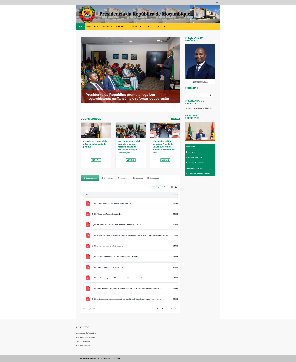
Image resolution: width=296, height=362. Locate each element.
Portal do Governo (83, 346)
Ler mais (96, 160)
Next (178, 74)
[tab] (90, 178)
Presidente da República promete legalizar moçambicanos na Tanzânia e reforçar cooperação (130, 147)
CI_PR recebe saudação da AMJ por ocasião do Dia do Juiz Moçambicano (119, 278)
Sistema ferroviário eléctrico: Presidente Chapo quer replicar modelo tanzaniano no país (164, 147)
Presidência (121, 26)
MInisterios (190, 147)
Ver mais (176, 119)
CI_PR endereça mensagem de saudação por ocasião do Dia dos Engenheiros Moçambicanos (126, 299)
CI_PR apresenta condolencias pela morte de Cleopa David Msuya (116, 225)
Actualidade (135, 26)
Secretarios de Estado (195, 168)
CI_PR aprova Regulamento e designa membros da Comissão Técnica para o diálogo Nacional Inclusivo (130, 235)
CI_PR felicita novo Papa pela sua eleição (107, 214)
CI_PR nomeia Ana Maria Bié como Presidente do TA (111, 203)
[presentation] (90, 178)
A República (107, 26)
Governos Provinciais (195, 163)
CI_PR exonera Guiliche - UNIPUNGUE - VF (108, 267)
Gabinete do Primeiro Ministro (198, 174)
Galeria (148, 26)
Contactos (160, 26)
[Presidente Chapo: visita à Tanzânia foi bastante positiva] (96, 130)
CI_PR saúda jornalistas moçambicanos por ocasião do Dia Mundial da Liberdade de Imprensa (126, 288)
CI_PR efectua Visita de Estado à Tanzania (107, 246)
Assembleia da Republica (86, 333)
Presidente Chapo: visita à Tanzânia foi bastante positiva (95, 144)
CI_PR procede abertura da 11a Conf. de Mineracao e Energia (115, 256)
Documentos (191, 152)
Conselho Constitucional (85, 337)
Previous (77, 74)
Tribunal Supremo (83, 341)
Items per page (154, 187)
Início (80, 26)
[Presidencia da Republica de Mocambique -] (148, 22)
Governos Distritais (194, 157)
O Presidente (92, 26)
